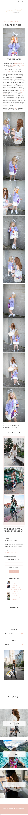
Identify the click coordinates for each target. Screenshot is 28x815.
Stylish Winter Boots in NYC (14, 480)
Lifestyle (16, 21)
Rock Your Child (18, 63)
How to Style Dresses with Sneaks (16, 599)
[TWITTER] (27, 2)
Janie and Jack (16, 67)
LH (24, 809)
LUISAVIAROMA (14, 619)
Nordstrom (14, 621)
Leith (14, 69)
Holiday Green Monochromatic (14, 508)
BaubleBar (14, 613)
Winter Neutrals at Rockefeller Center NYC (14, 452)
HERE (15, 108)
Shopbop (14, 623)
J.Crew (14, 615)
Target (22, 65)
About (4, 809)
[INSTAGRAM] (22, 2)
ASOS (14, 610)
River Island (13, 65)
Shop (9, 809)
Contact (14, 809)
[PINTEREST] (24, 2)
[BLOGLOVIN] (18, 2)
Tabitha (7, 539)
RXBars (21, 90)
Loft (14, 617)
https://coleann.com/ (11, 552)
